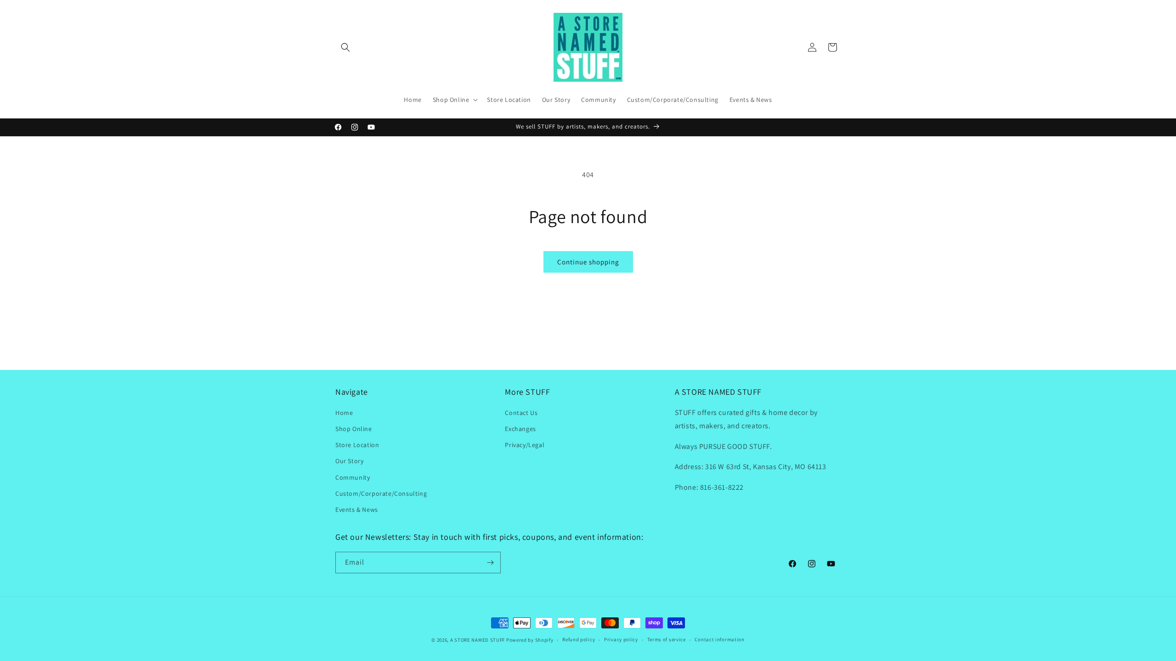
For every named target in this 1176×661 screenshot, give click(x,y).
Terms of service (666, 639)
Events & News (356, 509)
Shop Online (353, 429)
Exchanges (520, 429)
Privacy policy (621, 639)
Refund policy (578, 639)
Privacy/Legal (524, 445)
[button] (345, 47)
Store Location (357, 445)
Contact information (719, 639)
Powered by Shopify (530, 640)
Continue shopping (588, 262)
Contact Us (521, 413)
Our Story (349, 461)
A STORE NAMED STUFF (477, 640)
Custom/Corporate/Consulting (381, 493)
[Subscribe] (490, 562)
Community (352, 477)
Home (344, 413)
